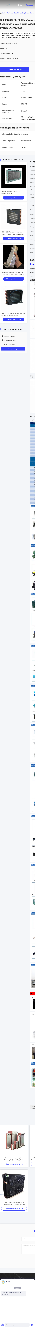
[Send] (32, 1325)
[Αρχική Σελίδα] (8, 5)
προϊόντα (10, 13)
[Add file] (2, 1325)
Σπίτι (20, 5)
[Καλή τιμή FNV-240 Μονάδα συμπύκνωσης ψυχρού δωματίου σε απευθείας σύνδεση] (13, 176)
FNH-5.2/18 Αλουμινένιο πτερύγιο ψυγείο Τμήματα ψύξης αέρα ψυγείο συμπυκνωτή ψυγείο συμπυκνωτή (12, 234)
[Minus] (32, 1282)
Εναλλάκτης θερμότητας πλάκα (24, 13)
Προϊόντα (29, 5)
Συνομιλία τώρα (13, 69)
